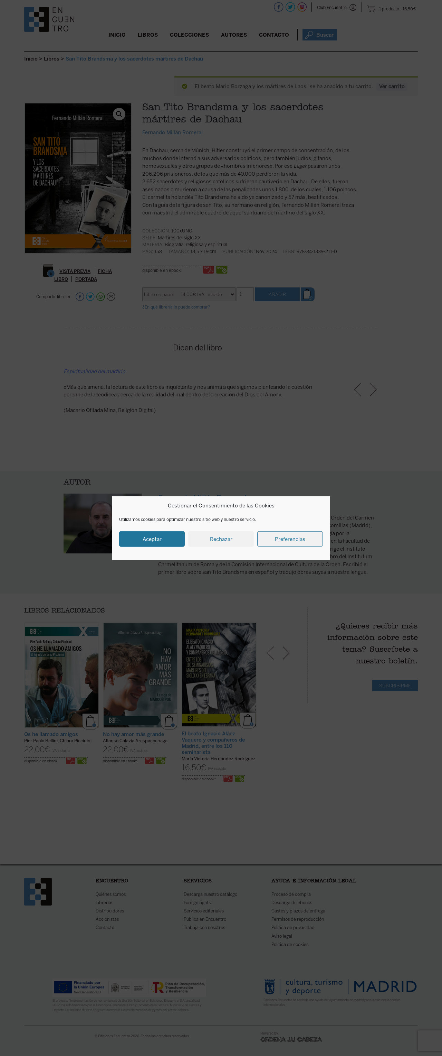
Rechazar (221, 539)
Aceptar (152, 539)
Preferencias (290, 539)
